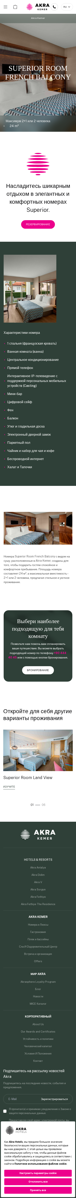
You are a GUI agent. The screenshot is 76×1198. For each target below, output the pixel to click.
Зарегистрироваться (54, 1099)
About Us (38, 1024)
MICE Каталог (38, 1003)
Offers (38, 961)
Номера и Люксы (38, 924)
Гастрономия (38, 932)
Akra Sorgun (38, 889)
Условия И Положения (38, 1053)
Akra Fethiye (38, 896)
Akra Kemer (38, 18)
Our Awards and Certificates (38, 1031)
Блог (38, 989)
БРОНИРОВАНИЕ (38, 670)
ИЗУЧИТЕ (9, 786)
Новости (38, 996)
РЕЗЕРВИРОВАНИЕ (38, 224)
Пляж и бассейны (38, 939)
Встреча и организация (38, 953)
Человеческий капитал (38, 1046)
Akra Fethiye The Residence (38, 904)
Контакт (38, 1060)
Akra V (38, 882)
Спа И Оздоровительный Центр (38, 946)
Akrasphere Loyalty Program (38, 981)
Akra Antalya (38, 867)
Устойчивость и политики (38, 1038)
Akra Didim (38, 874)
